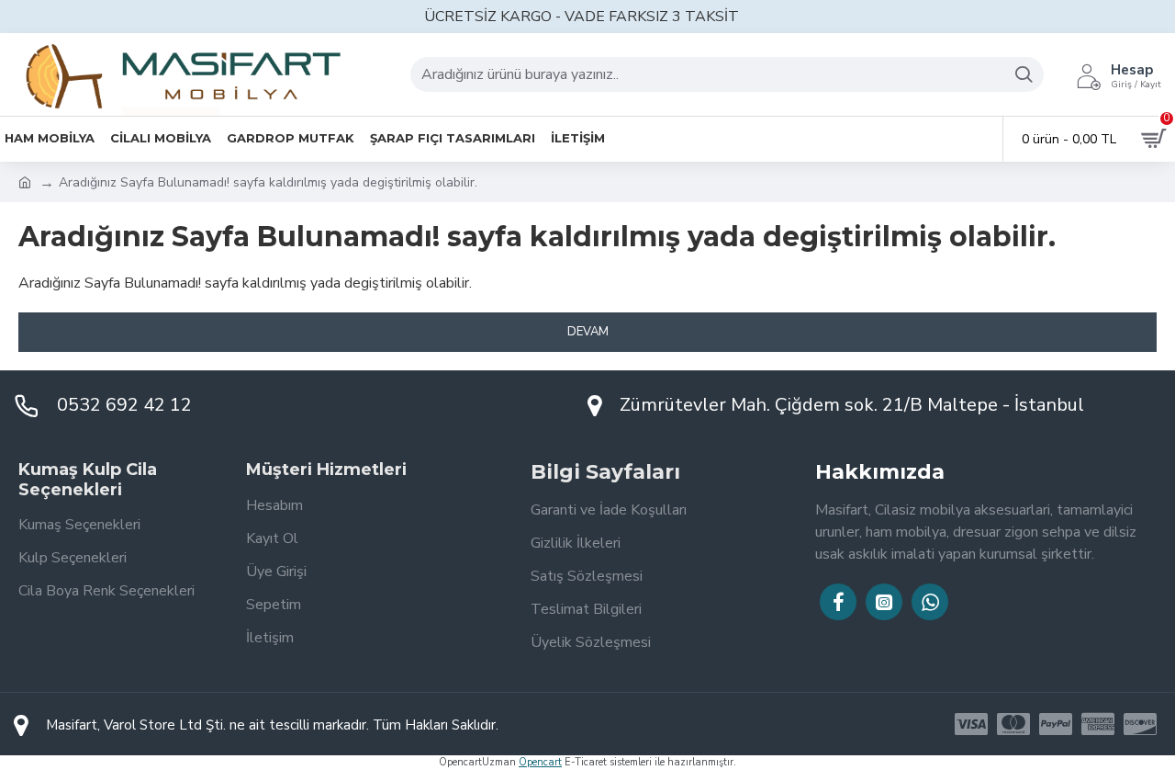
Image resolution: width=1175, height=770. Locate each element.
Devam (588, 331)
